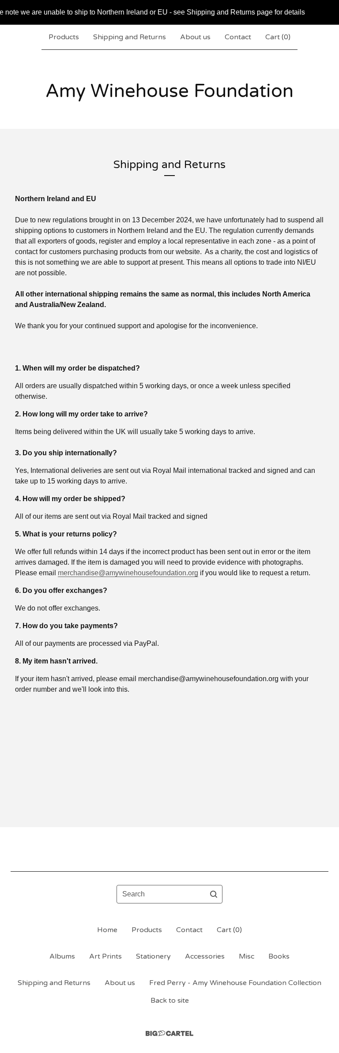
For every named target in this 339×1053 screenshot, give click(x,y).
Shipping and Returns (129, 37)
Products (64, 37)
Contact (238, 37)
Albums (62, 956)
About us (195, 37)
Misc (246, 956)
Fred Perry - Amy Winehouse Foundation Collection (235, 982)
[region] (169, 12)
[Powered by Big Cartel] (169, 1033)
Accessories (205, 956)
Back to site (170, 1000)
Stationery (153, 956)
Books (279, 956)
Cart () (277, 37)
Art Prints (105, 956)
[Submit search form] (213, 894)
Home (107, 930)
